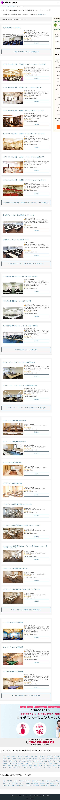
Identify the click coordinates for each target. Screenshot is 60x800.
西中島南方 (12, 6)
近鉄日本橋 (35, 758)
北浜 (20, 761)
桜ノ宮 (44, 756)
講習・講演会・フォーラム (53, 783)
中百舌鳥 (5, 761)
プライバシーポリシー (27, 796)
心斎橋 (26, 763)
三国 (46, 761)
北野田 (10, 761)
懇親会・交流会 (44, 785)
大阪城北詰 (50, 756)
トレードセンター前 (40, 768)
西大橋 (4, 768)
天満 (40, 756)
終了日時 (57, 41)
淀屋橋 (24, 761)
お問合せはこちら (42, 14)
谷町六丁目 (17, 765)
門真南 (31, 768)
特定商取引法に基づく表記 (38, 796)
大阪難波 (28, 758)
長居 (9, 758)
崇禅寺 (50, 761)
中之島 (33, 761)
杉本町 (19, 758)
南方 (54, 761)
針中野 (56, 758)
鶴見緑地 (26, 768)
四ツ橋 (40, 765)
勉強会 (47, 781)
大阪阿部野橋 (49, 758)
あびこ (45, 763)
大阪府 (7, 6)
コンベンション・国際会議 (32, 785)
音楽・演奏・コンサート (18, 783)
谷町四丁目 (10, 765)
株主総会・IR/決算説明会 (32, 783)
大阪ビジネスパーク (18, 768)
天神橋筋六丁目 (7, 763)
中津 (42, 761)
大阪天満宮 (57, 756)
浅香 (23, 758)
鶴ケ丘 (4, 758)
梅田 (38, 761)
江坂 (13, 763)
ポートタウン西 (55, 768)
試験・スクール (20, 785)
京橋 (32, 756)
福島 (36, 756)
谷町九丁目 (25, 765)
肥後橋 (35, 765)
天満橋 (15, 761)
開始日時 (57, 36)
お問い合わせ (13, 796)
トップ (3, 6)
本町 (22, 763)
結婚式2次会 (53, 785)
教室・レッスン (7, 783)
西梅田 (30, 765)
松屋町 (9, 768)
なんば (31, 763)
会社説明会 (42, 783)
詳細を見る (36, 43)
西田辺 (40, 763)
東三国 (17, 763)
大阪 (18, 756)
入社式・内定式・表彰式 (9, 785)
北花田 (50, 763)
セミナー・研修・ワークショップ (22, 781)
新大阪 (13, 756)
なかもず (56, 763)
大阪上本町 (42, 758)
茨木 (4, 756)
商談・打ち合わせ (36, 781)
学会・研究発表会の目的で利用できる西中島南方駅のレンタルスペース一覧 (9, 3)
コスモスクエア (47, 765)
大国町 (36, 763)
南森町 (4, 765)
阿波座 (54, 765)
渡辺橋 (29, 761)
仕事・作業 (9, 781)
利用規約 (19, 796)
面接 (43, 781)
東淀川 (8, 756)
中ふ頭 (48, 768)
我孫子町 (14, 758)
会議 (58, 62)
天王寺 (22, 756)
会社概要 (47, 796)
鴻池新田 (27, 756)
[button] (58, 3)
